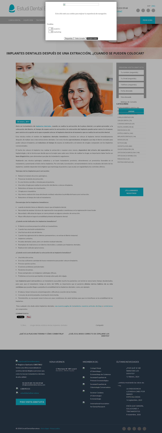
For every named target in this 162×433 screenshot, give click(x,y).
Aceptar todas (92, 38)
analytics (56, 29)
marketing (57, 32)
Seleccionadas (80, 38)
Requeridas (69, 38)
